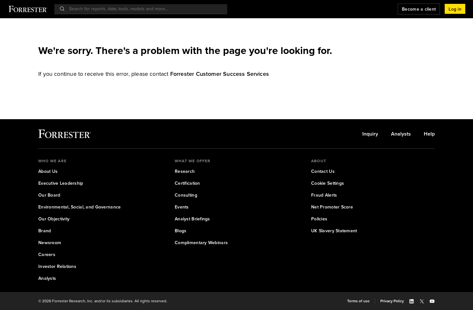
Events (182, 207)
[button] (455, 9)
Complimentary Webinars (201, 242)
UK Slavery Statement (334, 230)
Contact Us (323, 171)
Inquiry (370, 134)
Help (429, 134)
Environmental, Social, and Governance (79, 207)
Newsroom (49, 242)
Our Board (49, 195)
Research (185, 171)
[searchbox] (144, 8)
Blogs (180, 230)
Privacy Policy (392, 301)
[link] (219, 74)
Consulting (186, 195)
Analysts (401, 134)
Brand (44, 230)
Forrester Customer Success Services (219, 74)
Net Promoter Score (332, 207)
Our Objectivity (54, 219)
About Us (48, 171)
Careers (46, 254)
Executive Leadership (60, 183)
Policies (319, 219)
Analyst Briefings (192, 219)
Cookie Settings (327, 183)
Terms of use (358, 301)
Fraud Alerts (324, 195)
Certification (187, 183)
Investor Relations (57, 266)
